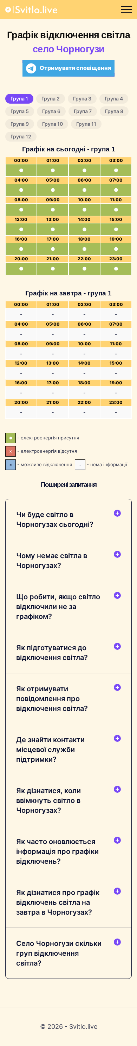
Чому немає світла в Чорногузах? (51, 560)
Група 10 (52, 124)
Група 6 (51, 111)
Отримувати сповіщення (75, 67)
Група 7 (83, 111)
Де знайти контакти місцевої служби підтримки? (50, 750)
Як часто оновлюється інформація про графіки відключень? (57, 851)
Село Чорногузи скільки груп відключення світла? (59, 953)
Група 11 (86, 124)
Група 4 (114, 99)
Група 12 (21, 136)
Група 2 (50, 99)
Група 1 (19, 99)
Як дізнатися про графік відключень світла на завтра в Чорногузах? (57, 902)
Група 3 (82, 99)
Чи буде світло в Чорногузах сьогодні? (54, 519)
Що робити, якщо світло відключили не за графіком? (58, 607)
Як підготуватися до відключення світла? (52, 652)
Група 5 (20, 111)
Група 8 (114, 111)
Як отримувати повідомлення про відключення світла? (52, 699)
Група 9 (20, 124)
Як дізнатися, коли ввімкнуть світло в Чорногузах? (48, 800)
